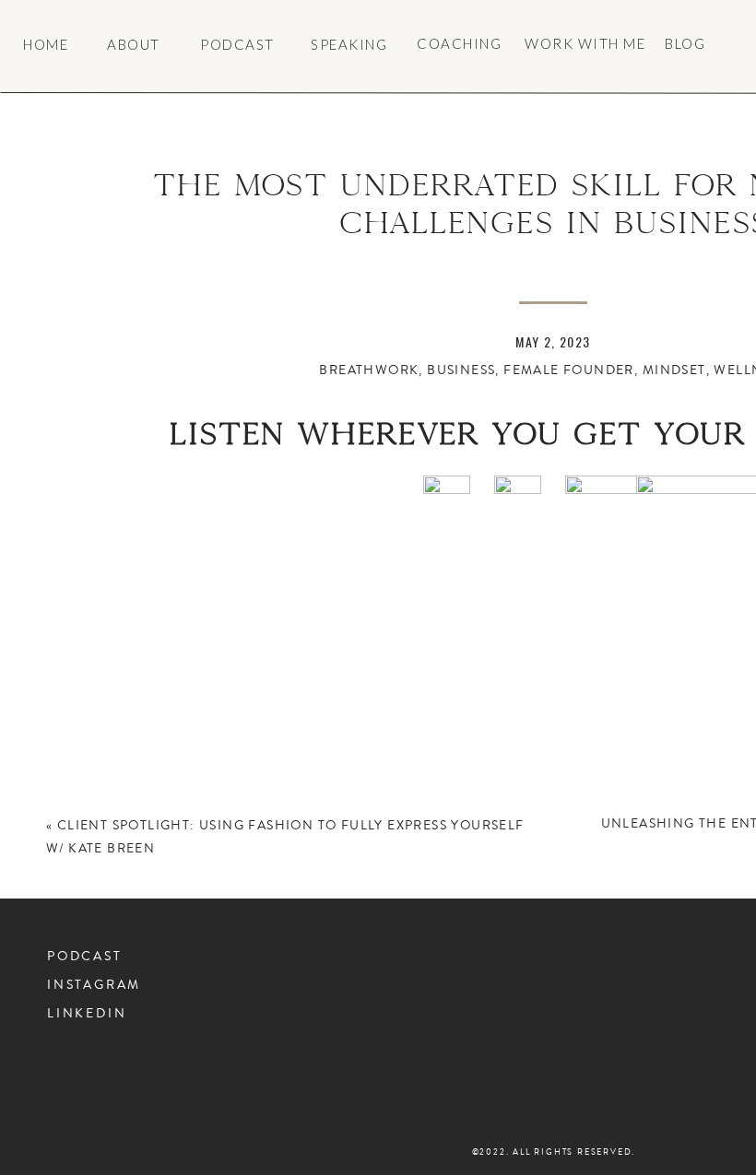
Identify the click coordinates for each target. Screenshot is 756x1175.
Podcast (85, 956)
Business (461, 370)
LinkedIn (86, 1014)
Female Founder (568, 370)
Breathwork (369, 370)
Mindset (674, 370)
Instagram (94, 985)
